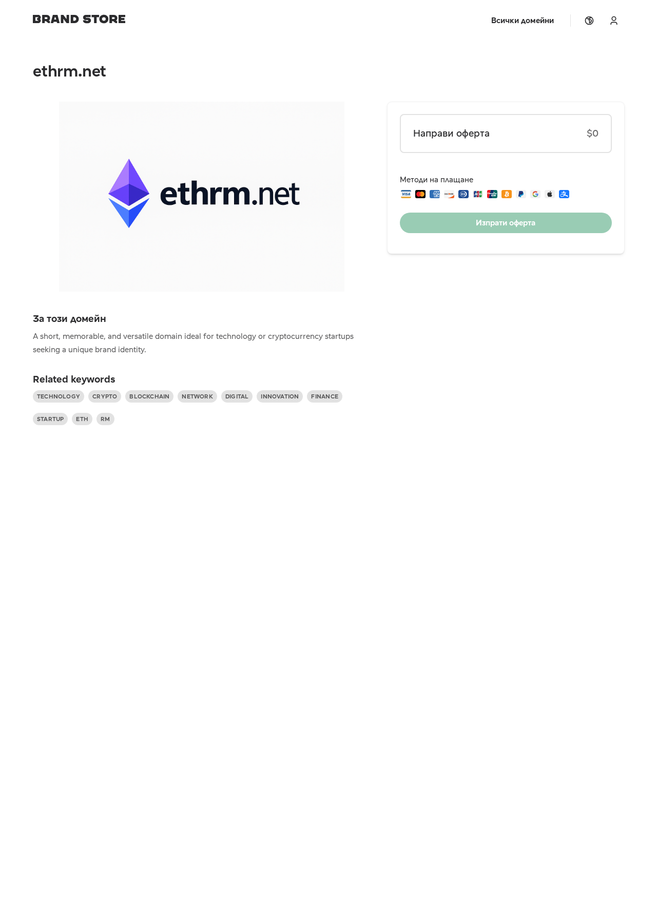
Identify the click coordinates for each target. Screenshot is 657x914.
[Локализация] (589, 20)
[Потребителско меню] (614, 20)
